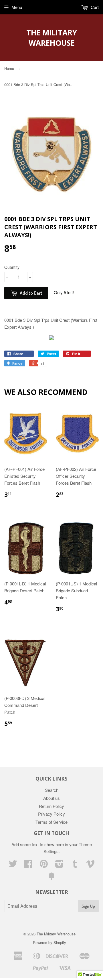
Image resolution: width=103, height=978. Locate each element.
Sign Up (88, 906)
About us (51, 798)
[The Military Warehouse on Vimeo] (90, 865)
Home (9, 68)
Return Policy (51, 806)
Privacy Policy (51, 814)
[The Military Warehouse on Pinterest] (43, 865)
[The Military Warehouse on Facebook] (28, 865)
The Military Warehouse (51, 37)
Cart (94, 7)
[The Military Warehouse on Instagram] (59, 865)
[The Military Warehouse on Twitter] (13, 865)
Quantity (11, 267)
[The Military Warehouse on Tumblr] (75, 865)
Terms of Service (51, 822)
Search (51, 790)
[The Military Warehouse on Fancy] (51, 878)
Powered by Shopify (49, 942)
